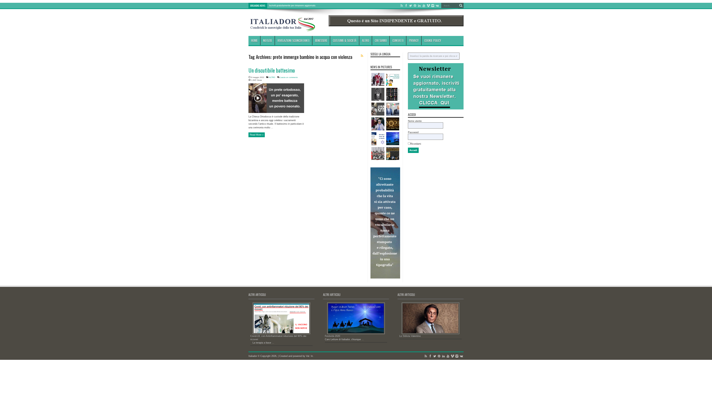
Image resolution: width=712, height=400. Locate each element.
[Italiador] (282, 28)
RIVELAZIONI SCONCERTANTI (293, 40)
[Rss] (401, 5)
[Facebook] (406, 5)
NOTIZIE (267, 40)
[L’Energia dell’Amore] (377, 123)
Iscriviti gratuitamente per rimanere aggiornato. (292, 5)
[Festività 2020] (392, 138)
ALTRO (365, 40)
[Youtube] (424, 5)
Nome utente (415, 121)
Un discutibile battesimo (271, 70)
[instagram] (433, 5)
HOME (254, 40)
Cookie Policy (432, 40)
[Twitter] (410, 5)
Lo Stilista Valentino (410, 336)
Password (413, 132)
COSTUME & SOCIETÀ (344, 40)
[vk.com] (437, 5)
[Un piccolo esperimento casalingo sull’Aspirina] (377, 109)
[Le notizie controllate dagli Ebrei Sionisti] (392, 94)
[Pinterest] (415, 5)
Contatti (397, 40)
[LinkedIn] (419, 5)
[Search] (461, 5)
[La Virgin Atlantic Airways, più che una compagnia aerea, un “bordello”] (377, 79)
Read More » (256, 134)
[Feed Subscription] (361, 55)
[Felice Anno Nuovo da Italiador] (392, 123)
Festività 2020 (332, 336)
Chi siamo (381, 40)
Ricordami (415, 143)
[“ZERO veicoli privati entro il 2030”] (392, 109)
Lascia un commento (289, 77)
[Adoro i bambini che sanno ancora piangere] (392, 79)
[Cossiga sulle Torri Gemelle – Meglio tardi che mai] (392, 153)
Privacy (414, 40)
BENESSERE (321, 40)
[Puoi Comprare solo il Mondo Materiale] (377, 94)
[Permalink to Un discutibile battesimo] (276, 112)
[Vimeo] (428, 5)
